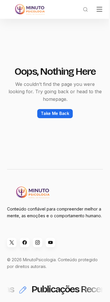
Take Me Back (55, 113)
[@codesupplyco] (11, 242)
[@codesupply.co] (37, 242)
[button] (85, 9)
